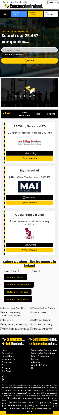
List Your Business (32, 14)
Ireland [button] (53, 2)
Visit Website (30, 158)
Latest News (8, 356)
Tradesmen (7, 362)
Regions (51, 113)
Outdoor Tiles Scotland (18, 284)
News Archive (8, 359)
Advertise (36, 362)
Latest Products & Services (40, 358)
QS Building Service (29, 215)
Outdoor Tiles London (17, 299)
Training (6, 368)
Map (38, 113)
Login (4, 350)
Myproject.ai (29, 170)
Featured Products (15, 14)
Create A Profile (39, 365)
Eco (3, 365)
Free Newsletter (49, 14)
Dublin (34, 271)
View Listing (30, 153)
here (33, 408)
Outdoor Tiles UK (15, 277)
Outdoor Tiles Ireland (17, 292)
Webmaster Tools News (43, 353)
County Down (10, 271)
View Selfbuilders (24, 114)
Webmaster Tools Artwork (44, 350)
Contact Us (7, 353)
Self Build (6, 371)
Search (31, 60)
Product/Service (14, 54)
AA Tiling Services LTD (29, 126)
